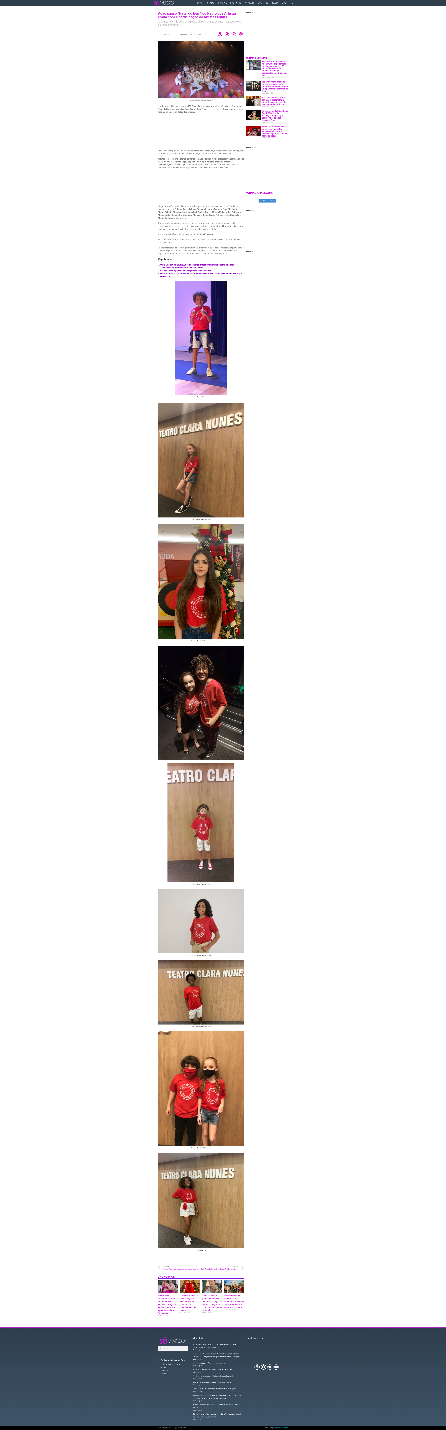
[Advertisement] (201, 132)
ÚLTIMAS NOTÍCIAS (256, 58)
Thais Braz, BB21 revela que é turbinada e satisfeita (213, 1369)
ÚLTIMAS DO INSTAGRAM (259, 192)
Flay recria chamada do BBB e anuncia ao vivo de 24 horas (215, 1382)
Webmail (164, 1374)
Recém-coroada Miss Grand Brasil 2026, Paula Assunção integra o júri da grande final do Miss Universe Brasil (275, 115)
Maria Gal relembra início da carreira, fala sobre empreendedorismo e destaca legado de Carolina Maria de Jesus (274, 131)
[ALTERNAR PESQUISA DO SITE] (291, 3)
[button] (220, 34)
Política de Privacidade (170, 1364)
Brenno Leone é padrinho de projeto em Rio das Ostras (185, 270)
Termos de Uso (167, 1367)
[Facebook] (263, 1367)
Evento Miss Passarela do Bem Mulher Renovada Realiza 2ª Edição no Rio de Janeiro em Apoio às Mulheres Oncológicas (167, 1304)
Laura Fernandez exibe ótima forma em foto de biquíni (214, 1389)
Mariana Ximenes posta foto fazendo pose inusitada (213, 1376)
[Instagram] (257, 1367)
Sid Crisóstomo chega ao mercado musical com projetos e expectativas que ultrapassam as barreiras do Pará (275, 86)
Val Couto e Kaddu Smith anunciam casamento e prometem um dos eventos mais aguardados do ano (274, 101)
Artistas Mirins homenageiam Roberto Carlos (181, 267)
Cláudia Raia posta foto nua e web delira (209, 1363)
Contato (164, 1370)
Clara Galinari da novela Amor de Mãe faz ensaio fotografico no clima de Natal (197, 265)
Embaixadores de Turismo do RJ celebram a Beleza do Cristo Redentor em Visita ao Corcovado (234, 1301)
